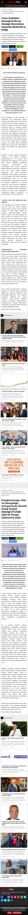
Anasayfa (5, 9)
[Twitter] (5, 897)
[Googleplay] (5, 900)
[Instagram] (8, 897)
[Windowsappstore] (8, 900)
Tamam (9, 912)
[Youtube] (15, 897)
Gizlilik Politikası (17, 912)
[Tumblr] (12, 900)
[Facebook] (2, 897)
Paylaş (6, 46)
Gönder (21, 46)
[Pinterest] (18, 897)
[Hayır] (26, 910)
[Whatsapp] (21, 897)
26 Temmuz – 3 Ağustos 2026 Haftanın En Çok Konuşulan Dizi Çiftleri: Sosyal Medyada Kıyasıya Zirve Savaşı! (17, 5)
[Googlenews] (25, 897)
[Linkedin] (12, 897)
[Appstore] (2, 900)
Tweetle (13, 46)
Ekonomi (11, 9)
